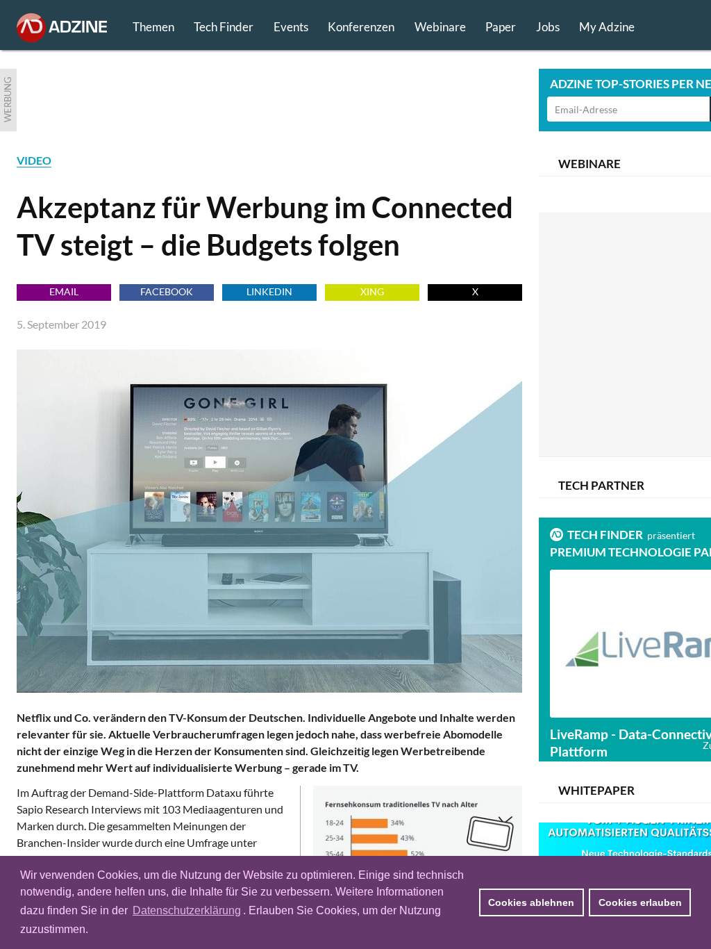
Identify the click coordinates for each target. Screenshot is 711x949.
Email (63, 291)
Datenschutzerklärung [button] (187, 910)
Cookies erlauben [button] (640, 902)
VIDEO (34, 160)
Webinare (440, 26)
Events (291, 26)
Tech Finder (223, 26)
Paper (500, 26)
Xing (372, 291)
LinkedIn (269, 291)
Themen (153, 26)
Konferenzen (361, 26)
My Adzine (607, 26)
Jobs (548, 26)
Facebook (166, 291)
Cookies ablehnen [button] (531, 902)
